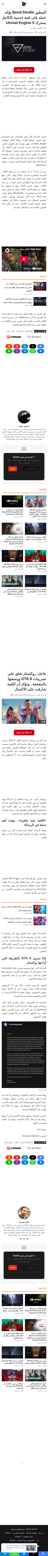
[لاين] (8, 351)
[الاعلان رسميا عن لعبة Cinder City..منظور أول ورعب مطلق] (35, 529)
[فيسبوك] (40, 346)
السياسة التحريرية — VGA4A (14, 1533)
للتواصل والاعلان (31, 1533)
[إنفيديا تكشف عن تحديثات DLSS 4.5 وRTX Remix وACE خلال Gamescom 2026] (12, 501)
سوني (8, 331)
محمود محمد (24, 426)
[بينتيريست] (16, 346)
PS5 (13, 331)
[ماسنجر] (40, 351)
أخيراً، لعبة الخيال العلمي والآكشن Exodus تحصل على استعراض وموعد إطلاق (13, 591)
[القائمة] (45, 4)
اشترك (12, 469)
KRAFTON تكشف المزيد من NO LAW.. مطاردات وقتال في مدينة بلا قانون (36, 566)
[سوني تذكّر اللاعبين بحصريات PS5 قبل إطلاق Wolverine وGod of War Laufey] (39, 301)
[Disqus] (24, 633)
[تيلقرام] (24, 351)
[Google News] (34, 337)
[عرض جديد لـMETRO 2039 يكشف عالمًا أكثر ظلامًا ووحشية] (12, 556)
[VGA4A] (24, 4)
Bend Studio (20, 77)
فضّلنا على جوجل (22, 70)
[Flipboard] (14, 337)
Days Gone (20, 331)
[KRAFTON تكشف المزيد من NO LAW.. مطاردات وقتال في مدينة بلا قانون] (35, 556)
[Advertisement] (24, 116)
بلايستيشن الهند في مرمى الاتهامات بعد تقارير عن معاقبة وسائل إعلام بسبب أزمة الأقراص (18, 287)
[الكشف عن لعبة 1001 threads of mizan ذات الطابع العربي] (35, 581)
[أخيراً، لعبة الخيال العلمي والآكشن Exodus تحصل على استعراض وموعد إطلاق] (12, 581)
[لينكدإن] (24, 346)
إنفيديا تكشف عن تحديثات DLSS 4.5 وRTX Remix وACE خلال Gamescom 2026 (12, 512)
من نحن (40, 1533)
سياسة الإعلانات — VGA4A (24, 1537)
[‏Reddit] (8, 346)
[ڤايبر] (16, 351)
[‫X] (32, 346)
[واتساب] (32, 351)
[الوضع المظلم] (3, 4)
